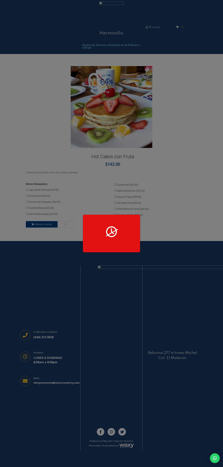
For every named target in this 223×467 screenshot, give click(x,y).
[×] (215, 458)
